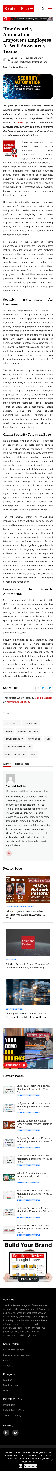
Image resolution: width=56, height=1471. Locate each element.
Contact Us (8, 1365)
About (6, 1360)
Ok (20, 1466)
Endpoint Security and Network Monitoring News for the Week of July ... (34, 1158)
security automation (15, 754)
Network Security (14, 739)
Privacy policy (30, 1466)
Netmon (8, 731)
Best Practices (10, 67)
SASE (47, 739)
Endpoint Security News (20, 906)
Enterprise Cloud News (28, 1182)
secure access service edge (18, 747)
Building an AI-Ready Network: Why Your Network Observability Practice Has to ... (27, 1015)
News (6, 1390)
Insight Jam (9, 1404)
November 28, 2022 (18, 702)
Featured (23, 67)
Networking (34, 739)
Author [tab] (7, 763)
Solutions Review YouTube (16, 1354)
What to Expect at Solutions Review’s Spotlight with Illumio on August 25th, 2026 (25, 915)
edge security (12, 723)
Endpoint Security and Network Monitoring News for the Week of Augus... (34, 1089)
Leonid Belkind (14, 59)
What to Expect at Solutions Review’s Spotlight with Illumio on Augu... (34, 1123)
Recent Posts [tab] (22, 763)
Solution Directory (12, 1415)
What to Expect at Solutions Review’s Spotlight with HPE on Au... (33, 1176)
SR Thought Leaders (13, 1349)
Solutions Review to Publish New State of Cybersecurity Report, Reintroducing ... (27, 966)
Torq (19, 122)
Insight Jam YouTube (13, 1410)
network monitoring (28, 731)
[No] (52, 1459)
